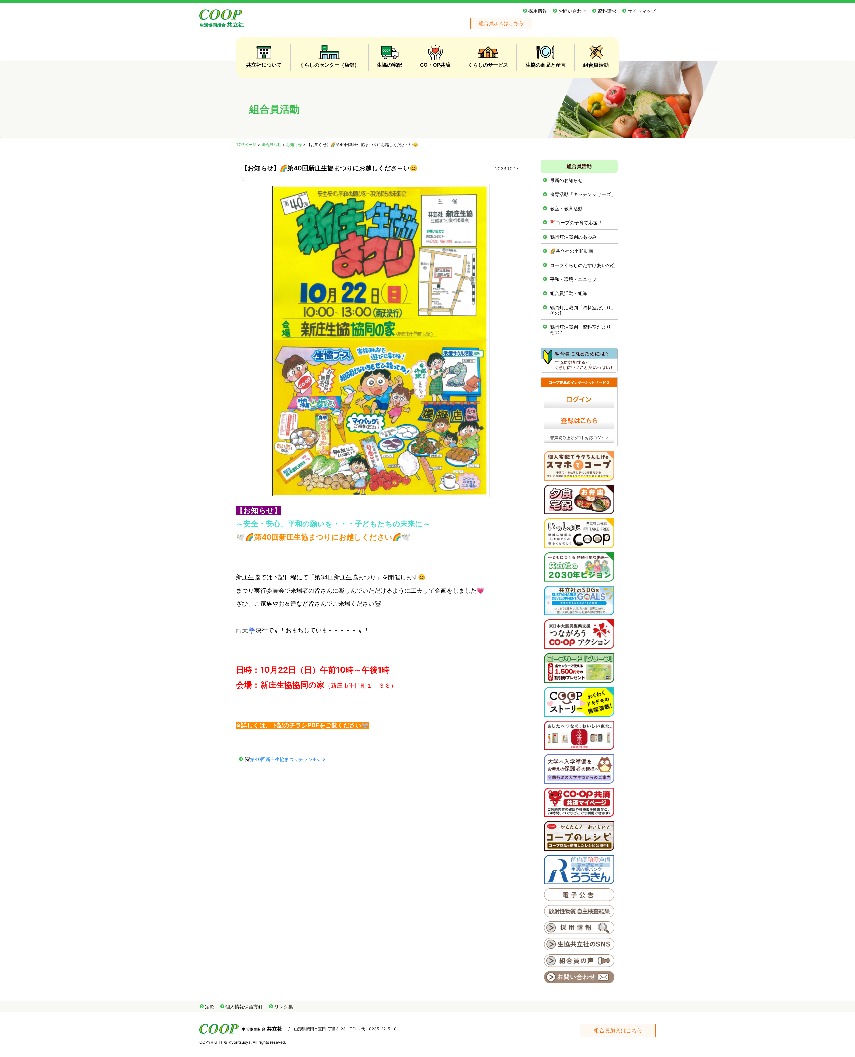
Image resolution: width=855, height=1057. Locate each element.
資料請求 (606, 11)
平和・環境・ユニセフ (573, 279)
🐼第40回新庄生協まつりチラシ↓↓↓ (284, 759)
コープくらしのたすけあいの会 (583, 265)
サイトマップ (642, 11)
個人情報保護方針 (244, 1006)
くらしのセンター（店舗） (329, 65)
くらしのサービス (488, 65)
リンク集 (283, 1006)
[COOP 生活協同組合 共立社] (221, 24)
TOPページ (246, 144)
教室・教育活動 (566, 208)
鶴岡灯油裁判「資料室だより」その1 (583, 310)
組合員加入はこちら (501, 23)
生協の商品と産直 (546, 65)
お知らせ (294, 144)
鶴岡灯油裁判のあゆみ (573, 237)
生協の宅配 (389, 65)
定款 (209, 1006)
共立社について (264, 65)
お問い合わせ (572, 11)
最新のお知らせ (566, 180)
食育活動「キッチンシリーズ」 (583, 194)
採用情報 (537, 11)
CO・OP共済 (435, 65)
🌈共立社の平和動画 (571, 251)
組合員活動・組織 (568, 293)
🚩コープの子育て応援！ (576, 222)
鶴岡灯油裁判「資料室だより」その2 (583, 329)
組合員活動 (596, 65)
